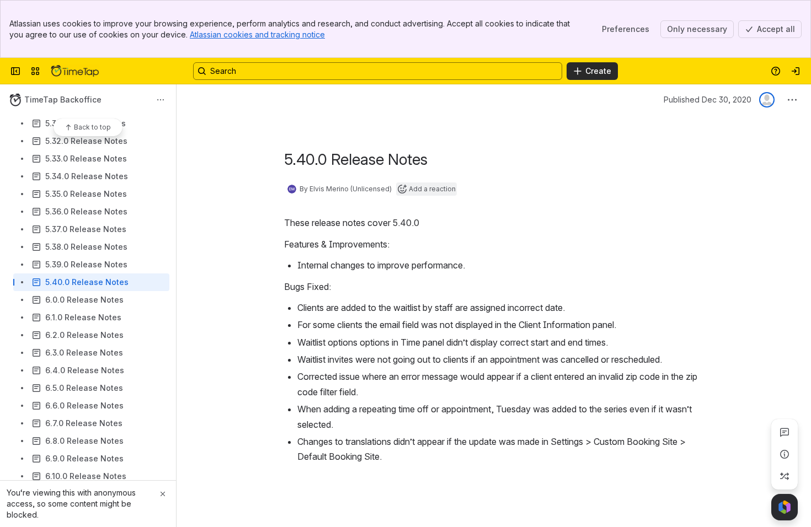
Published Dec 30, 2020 (707, 99)
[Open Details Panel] (784, 454)
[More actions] (160, 99)
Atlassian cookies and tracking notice (257, 34)
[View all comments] (784, 432)
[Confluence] (75, 71)
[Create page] (784, 476)
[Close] (162, 494)
